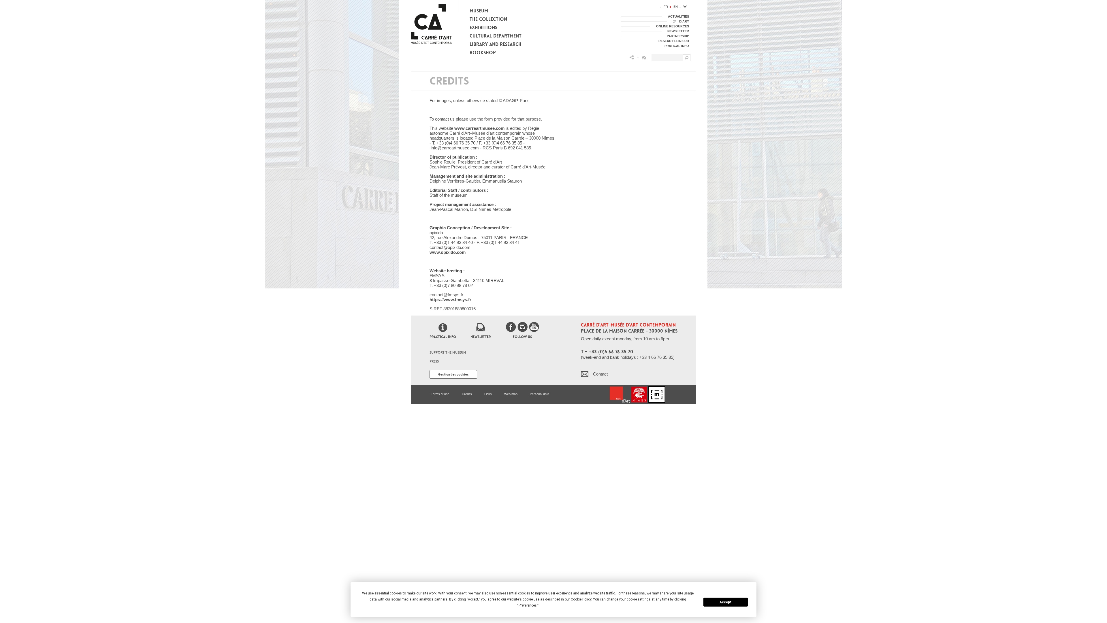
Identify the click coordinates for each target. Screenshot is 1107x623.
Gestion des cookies (453, 374)
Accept (726, 602)
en (675, 6)
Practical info (443, 337)
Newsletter (480, 337)
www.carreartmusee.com (479, 128)
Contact (600, 373)
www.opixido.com (448, 252)
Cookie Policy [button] (581, 599)
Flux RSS (644, 57)
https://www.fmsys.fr (450, 299)
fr (666, 6)
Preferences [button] (528, 605)
